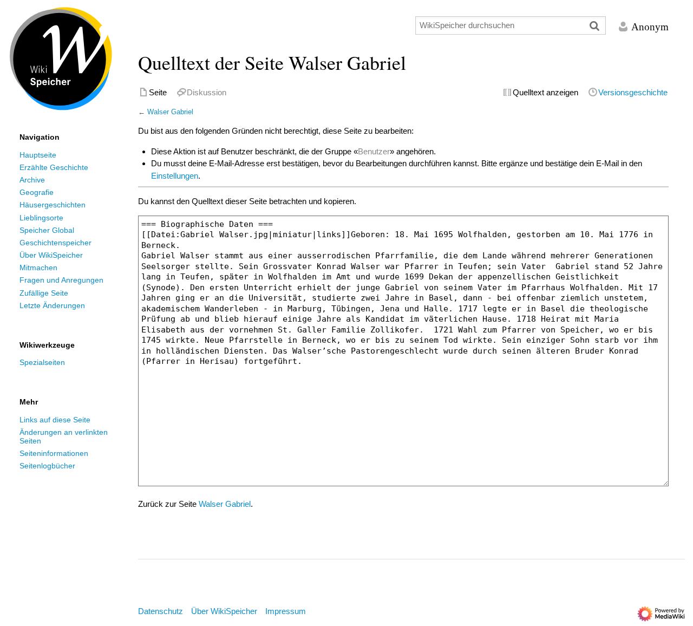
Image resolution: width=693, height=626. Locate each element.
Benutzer (374, 151)
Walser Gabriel (170, 112)
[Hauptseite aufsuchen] (61, 59)
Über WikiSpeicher (224, 611)
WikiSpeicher (61, 26)
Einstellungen (174, 175)
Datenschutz (160, 611)
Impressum (285, 611)
